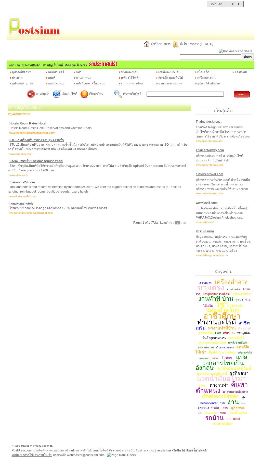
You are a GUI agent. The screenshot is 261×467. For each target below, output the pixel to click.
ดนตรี (52, 78)
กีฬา (79, 72)
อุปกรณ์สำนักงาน (208, 83)
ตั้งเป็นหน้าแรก (161, 44)
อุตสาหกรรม (56, 83)
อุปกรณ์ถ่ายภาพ (22, 83)
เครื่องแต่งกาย (206, 78)
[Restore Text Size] (233, 6)
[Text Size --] (227, 6)
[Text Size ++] (238, 6)
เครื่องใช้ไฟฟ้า (130, 78)
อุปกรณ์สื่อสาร (21, 72)
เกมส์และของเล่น (169, 72)
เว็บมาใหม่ (96, 94)
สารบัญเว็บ (43, 94)
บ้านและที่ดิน (129, 72)
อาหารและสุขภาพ (170, 83)
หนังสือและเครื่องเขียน (90, 83)
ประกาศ (17, 78)
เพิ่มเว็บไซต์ (70, 94)
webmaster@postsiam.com (86, 455)
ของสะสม (240, 72)
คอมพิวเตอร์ (56, 72)
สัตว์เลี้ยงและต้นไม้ (170, 78)
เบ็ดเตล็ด (203, 72)
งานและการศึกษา (133, 83)
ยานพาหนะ (83, 78)
